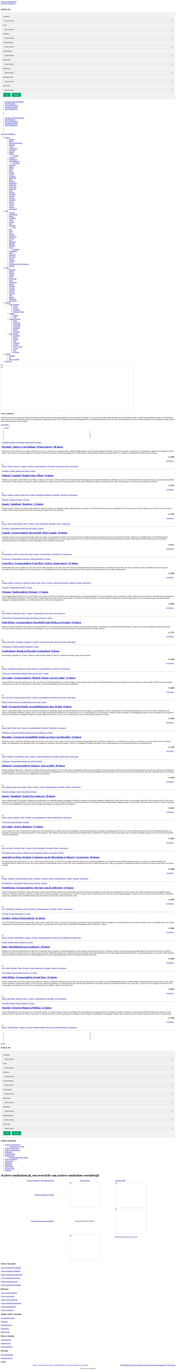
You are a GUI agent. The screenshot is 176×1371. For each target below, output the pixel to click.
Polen (11, 191)
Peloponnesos (21, 669)
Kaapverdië (12, 279)
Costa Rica (16, 323)
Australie (11, 878)
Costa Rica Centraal (28, 583)
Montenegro (13, 183)
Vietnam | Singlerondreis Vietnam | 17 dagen (25, 592)
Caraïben (12, 313)
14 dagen (35, 642)
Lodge (30, 787)
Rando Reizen (57, 817)
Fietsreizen (4, 1321)
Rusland (11, 196)
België (11, 141)
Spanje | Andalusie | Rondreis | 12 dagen (22, 504)
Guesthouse (27, 642)
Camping (23, 466)
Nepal (11, 247)
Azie (3, 613)
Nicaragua (16, 332)
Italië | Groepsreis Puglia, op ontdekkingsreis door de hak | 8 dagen (37, 706)
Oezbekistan (13, 251)
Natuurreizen (9, 1161)
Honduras (16, 328)
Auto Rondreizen (45, 554)
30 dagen (36, 787)
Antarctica (8, 361)
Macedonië (12, 178)
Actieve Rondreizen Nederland (11, 1268)
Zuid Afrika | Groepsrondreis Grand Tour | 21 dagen (29, 977)
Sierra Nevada (17, 524)
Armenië (12, 213)
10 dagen (25, 728)
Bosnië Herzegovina (15, 143)
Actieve (3, 1271)
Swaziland (19, 642)
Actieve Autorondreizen (12, 1145)
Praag (16, 1027)
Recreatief (51, 466)
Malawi (11, 284)
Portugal (11, 192)
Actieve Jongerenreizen (60, 583)
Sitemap (3, 1362)
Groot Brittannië (14, 161)
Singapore (12, 255)
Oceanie (4, 878)
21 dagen (31, 999)
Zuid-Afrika (13, 301)
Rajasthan (13, 968)
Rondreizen (8, 1165)
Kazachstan (12, 236)
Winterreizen (5, 1328)
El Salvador (17, 325)
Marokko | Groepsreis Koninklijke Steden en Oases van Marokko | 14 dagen (41, 737)
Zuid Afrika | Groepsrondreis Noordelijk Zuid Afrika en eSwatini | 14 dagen (41, 622)
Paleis (20, 968)
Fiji (10, 358)
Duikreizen (8, 1152)
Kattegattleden (18, 938)
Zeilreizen (8, 1170)
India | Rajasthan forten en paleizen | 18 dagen (26, 946)
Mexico (15, 330)
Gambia (11, 275)
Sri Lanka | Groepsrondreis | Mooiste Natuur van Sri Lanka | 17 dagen (38, 677)
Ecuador (15, 345)
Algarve (16, 466)
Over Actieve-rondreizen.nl (73, 1365)
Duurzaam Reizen (6, 1358)
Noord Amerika (7, 554)
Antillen (15, 315)
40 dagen (30, 466)
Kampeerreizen (10, 1156)
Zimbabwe (12, 299)
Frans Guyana (17, 347)
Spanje (11, 202)
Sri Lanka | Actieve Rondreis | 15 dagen (22, 826)
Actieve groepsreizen (7, 1296)
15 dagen (28, 848)
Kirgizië (11, 238)
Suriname (16, 352)
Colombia (16, 343)
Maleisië (11, 244)
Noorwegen (13, 187)
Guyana (15, 348)
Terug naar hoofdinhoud (8, 2)
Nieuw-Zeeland (14, 359)
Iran (10, 229)
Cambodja (12, 218)
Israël (10, 231)
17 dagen (29, 613)
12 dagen (31, 524)
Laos (10, 240)
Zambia (11, 297)
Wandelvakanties (6, 1325)
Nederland (12, 185)
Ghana (11, 277)
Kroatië (11, 172)
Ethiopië (11, 273)
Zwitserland (13, 209)
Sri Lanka (12, 257)
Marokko (12, 286)
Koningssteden (19, 756)
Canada (15, 308)
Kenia (11, 280)
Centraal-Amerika (14, 319)
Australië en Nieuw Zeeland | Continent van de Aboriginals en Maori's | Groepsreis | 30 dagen (50, 857)
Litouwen (12, 176)
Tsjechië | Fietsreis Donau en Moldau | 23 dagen (26, 1007)
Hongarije (12, 165)
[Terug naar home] (8, 3)
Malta (11, 180)
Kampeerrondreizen (40, 466)
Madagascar (13, 282)
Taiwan (11, 258)
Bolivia (15, 337)
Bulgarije (12, 145)
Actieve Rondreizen (41, 524)
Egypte (11, 271)
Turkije (11, 205)
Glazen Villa (24, 495)
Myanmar (12, 246)
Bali (14, 227)
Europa (7, 137)
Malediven (12, 242)
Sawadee (78, 583)
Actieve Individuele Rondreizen (11, 1303)
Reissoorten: (7, 60)
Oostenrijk (12, 189)
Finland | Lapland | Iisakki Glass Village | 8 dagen (27, 475)
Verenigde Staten (18, 312)
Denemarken (13, 148)
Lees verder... (5, 425)
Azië (6, 211)
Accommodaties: (8, 42)
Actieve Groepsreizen (46, 642)
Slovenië (12, 198)
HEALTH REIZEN (11, 105)
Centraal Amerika (7, 583)
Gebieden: (6, 34)
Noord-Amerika (14, 304)
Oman (11, 253)
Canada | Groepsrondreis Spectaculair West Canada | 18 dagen (34, 532)
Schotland (16, 163)
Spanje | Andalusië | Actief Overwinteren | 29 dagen (28, 796)
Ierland (11, 167)
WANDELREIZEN (11, 107)
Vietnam (11, 266)
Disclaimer (62, 1365)
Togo (10, 295)
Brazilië (15, 339)
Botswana (12, 269)
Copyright (56, 1365)
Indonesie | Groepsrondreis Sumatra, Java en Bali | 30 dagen (33, 765)
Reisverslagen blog (7, 1355)
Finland (11, 154)
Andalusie (16, 817)
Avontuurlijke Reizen (8, 1318)
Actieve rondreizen (11, 1159)
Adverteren (85, 1365)
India (10, 224)
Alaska (15, 306)
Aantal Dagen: (7, 51)
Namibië (11, 288)
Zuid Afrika (11, 642)
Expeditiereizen (10, 1154)
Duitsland (12, 150)
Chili (14, 341)
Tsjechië (11, 203)
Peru (14, 350)
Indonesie (9, 787)
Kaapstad (19, 999)
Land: (5, 25)
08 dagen (32, 495)
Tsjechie (10, 1027)
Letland (11, 174)
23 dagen (49, 583)
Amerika (7, 302)
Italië (10, 170)
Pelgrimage (8, 1163)
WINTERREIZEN (11, 109)
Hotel (25, 524)
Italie (9, 728)
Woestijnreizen (9, 1168)
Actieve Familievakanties (9, 1293)
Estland (11, 152)
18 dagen (36, 554)
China (11, 220)
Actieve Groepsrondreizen (48, 787)
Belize (15, 321)
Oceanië (7, 354)
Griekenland (13, 159)
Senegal (11, 291)
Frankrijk (12, 158)
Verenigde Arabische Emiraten (19, 264)
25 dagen (34, 938)
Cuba (14, 317)
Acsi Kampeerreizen (62, 466)
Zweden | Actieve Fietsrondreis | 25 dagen (23, 918)
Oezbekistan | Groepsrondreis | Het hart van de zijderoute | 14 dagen (37, 887)
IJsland (11, 169)
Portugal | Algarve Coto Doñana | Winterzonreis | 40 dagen (32, 446)
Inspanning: (6, 68)
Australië (12, 356)
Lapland (15, 156)
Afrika (7, 268)
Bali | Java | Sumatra (19, 787)
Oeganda (12, 290)
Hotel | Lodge (40, 583)
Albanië (11, 139)
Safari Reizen (9, 1167)
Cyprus (11, 147)
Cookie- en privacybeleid (45, 1365)
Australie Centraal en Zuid (23, 878)
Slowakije (12, 200)
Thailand (12, 260)
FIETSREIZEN (10, 104)
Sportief (72, 583)
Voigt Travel (64, 495)
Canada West (23, 554)
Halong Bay (16, 613)
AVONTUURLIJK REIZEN (14, 102)
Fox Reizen (62, 697)
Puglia (14, 728)
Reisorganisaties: (8, 77)
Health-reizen (5, 1332)
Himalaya (16, 249)
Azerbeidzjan (13, 214)
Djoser (59, 524)
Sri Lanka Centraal (19, 697)
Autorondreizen (6, 1340)
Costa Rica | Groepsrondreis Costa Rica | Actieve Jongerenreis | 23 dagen (40, 563)
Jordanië (11, 235)
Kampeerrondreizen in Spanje (18, 1157)
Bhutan (11, 216)
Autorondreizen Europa (16, 1146)
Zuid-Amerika (13, 334)
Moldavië (12, 181)
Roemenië (12, 194)
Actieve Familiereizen (43, 756)
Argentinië (16, 336)
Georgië (11, 222)
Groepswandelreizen (39, 817)
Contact (35, 1365)
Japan (11, 233)
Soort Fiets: (6, 86)
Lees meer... (170, 461)
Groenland (16, 310)
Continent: (6, 16)
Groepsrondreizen (39, 613)
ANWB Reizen (64, 756)
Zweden (11, 207)
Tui (61, 554)
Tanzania (12, 293)
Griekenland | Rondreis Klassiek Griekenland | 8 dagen (30, 651)
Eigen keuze (74, 466)
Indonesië (12, 225)
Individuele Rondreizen (43, 495)
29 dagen (28, 817)
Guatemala (16, 326)
